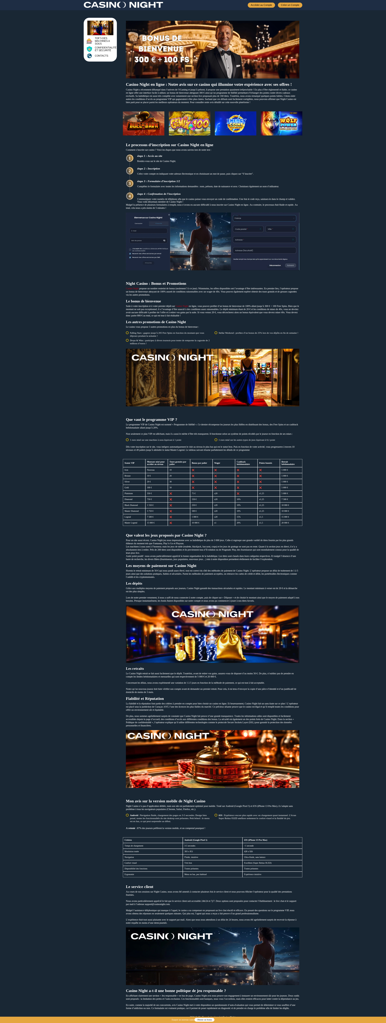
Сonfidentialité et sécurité (106, 49)
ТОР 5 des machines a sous (102, 41)
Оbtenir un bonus (204, 1020)
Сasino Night (132, 288)
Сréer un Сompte (290, 5)
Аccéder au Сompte (261, 5)
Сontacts (101, 55)
